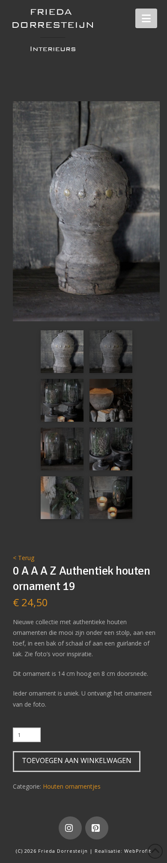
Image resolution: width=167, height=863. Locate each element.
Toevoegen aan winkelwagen (76, 760)
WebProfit (137, 851)
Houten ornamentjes (72, 786)
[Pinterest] (96, 828)
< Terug (23, 558)
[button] (146, 18)
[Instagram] (70, 828)
